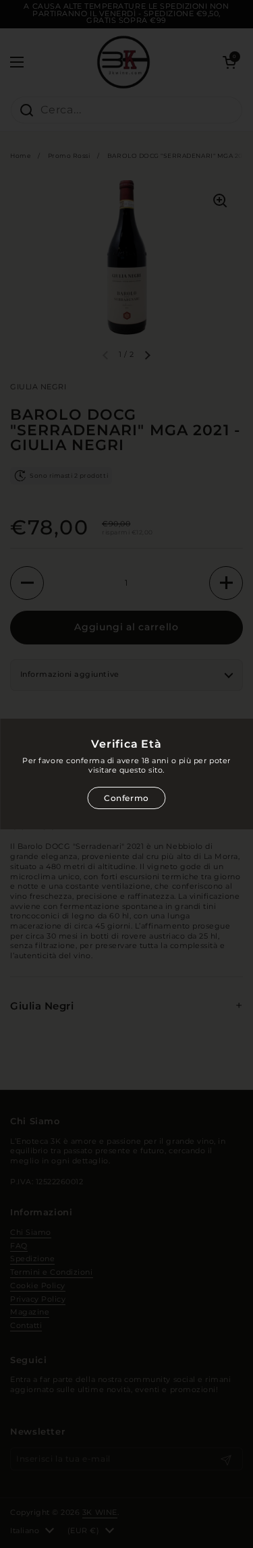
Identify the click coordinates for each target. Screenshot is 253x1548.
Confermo (126, 798)
